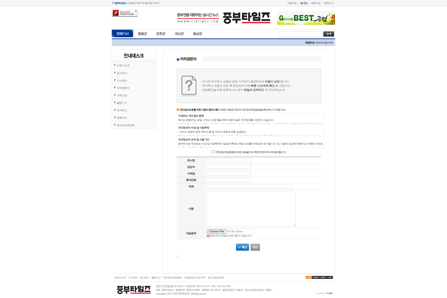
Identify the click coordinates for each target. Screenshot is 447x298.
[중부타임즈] (223, 25)
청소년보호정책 (126, 125)
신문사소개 (123, 65)
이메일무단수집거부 (194, 277)
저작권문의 (123, 88)
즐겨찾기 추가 (152, 3)
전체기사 (328, 3)
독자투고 (122, 110)
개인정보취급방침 (172, 277)
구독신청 (122, 95)
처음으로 (292, 3)
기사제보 (122, 80)
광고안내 (122, 73)
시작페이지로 (128, 3)
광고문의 (144, 277)
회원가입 (315, 3)
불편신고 (122, 103)
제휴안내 (122, 117)
